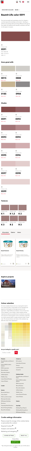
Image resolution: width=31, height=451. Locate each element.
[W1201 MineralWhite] (3, 326)
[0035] (17, 334)
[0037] (17, 340)
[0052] (24, 326)
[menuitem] (17, 2)
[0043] (21, 329)
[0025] (14, 334)
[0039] (17, 345)
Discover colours (7, 10)
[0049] (21, 345)
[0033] (17, 329)
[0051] (24, 324)
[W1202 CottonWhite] (3, 329)
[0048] (21, 342)
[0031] (17, 324)
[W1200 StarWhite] (3, 324)
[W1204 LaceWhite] (3, 334)
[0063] (28, 329)
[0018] (10, 334)
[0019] (10, 337)
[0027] (14, 340)
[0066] (28, 337)
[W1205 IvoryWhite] (3, 337)
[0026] (14, 337)
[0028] (14, 342)
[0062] (28, 326)
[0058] (24, 342)
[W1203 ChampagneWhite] (3, 332)
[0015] (10, 326)
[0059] (24, 345)
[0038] (17, 342)
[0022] (14, 326)
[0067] (28, 340)
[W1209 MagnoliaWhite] (6, 324)
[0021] (14, 324)
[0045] (21, 334)
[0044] (21, 332)
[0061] (28, 324)
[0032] (17, 326)
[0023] (14, 329)
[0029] (14, 345)
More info (3, 80)
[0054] (24, 332)
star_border (2, 45)
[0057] (24, 340)
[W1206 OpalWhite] (3, 340)
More (17, 10)
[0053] (24, 329)
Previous (1, 334)
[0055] (24, 334)
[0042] (21, 326)
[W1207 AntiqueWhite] (3, 342)
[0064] (28, 332)
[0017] (10, 332)
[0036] (17, 337)
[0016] (10, 329)
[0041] (21, 324)
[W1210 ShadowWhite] (6, 326)
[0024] (14, 332)
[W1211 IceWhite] (6, 329)
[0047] (21, 340)
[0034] (17, 332)
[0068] (28, 342)
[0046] (21, 337)
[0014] (10, 324)
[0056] (24, 337)
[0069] (28, 345)
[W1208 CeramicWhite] (3, 345)
